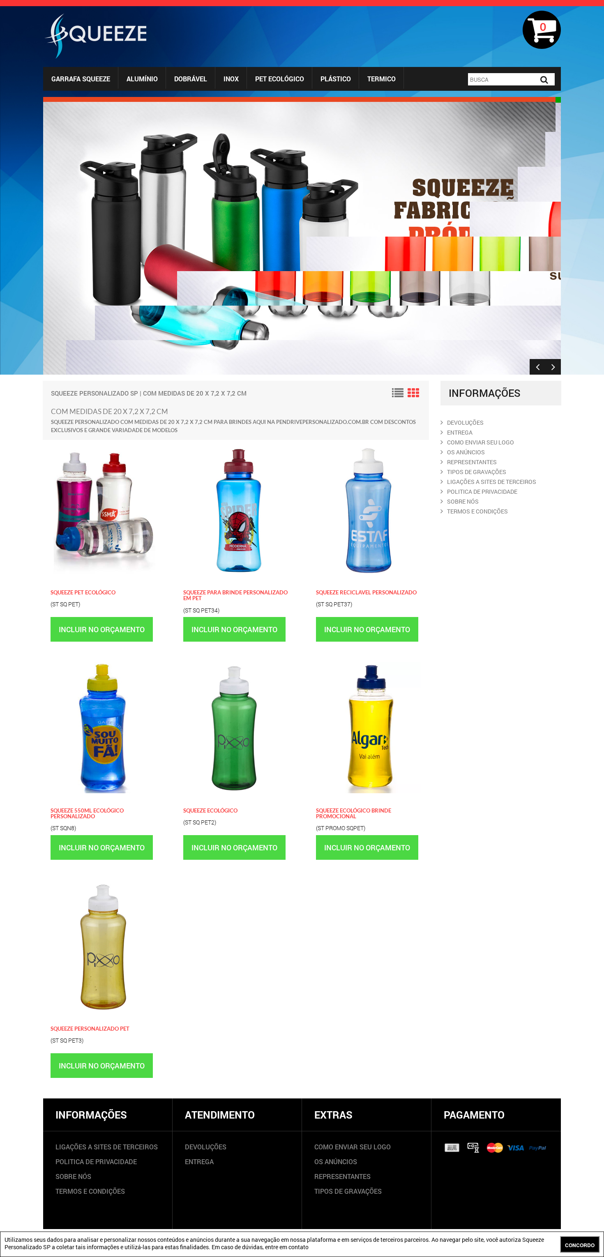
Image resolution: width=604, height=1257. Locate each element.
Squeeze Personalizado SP (94, 393)
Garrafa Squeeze (80, 78)
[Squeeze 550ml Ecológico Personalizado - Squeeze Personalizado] (103, 666)
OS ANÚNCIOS (335, 1161)
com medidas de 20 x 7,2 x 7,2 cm (195, 393)
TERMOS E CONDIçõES (477, 511)
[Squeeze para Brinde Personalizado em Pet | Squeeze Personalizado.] (235, 447)
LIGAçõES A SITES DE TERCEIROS (491, 482)
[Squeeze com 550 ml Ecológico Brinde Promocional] (368, 666)
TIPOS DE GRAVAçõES (476, 472)
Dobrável (190, 78)
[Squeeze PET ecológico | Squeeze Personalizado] (103, 447)
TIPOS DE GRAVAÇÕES (348, 1191)
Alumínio (142, 78)
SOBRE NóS (463, 501)
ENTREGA (460, 432)
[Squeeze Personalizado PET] (103, 884)
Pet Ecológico (279, 78)
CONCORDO (580, 1245)
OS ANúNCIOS (466, 452)
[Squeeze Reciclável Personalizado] (368, 447)
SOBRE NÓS (73, 1176)
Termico (381, 78)
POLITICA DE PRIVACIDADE (482, 491)
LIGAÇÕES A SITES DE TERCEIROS (106, 1146)
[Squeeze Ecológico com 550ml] (235, 666)
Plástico (335, 78)
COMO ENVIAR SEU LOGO (480, 442)
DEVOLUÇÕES (205, 1146)
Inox (231, 78)
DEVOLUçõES (465, 422)
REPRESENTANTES (472, 462)
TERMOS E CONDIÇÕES (90, 1191)
